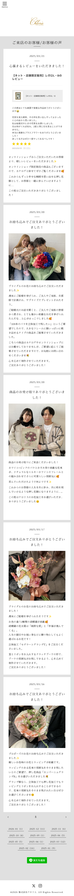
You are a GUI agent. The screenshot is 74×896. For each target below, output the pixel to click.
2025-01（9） (48, 848)
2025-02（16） (27, 848)
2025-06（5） (58, 835)
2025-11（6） (59, 829)
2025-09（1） (37, 835)
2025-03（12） (58, 842)
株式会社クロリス (27, 892)
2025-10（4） (17, 835)
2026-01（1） (16, 829)
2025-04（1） (36, 842)
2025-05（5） (16, 842)
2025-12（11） (38, 829)
